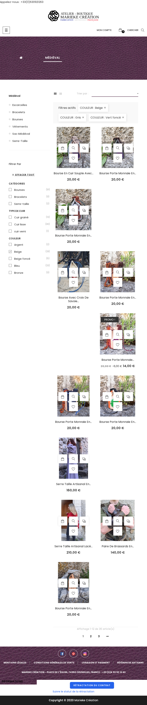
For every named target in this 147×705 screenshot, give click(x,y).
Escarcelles (19, 105)
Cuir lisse (30, 224)
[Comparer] (84, 148)
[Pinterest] (73, 654)
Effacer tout (23, 174)
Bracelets (18, 112)
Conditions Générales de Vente (54, 662)
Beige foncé (30, 259)
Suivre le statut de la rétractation (73, 691)
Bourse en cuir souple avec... (73, 173)
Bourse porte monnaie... (117, 360)
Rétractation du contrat (92, 685)
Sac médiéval (21, 134)
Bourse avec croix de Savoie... (73, 299)
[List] (60, 94)
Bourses (17, 119)
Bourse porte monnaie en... (117, 173)
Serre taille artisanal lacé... (73, 546)
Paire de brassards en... (118, 546)
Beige (30, 252)
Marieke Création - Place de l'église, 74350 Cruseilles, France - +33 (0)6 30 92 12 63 (73, 672)
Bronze (30, 273)
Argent (30, 245)
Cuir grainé (30, 217)
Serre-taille (20, 141)
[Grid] (55, 94)
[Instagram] (85, 654)
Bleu (30, 266)
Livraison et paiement (96, 662)
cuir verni (30, 231)
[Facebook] (62, 654)
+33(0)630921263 (32, 2)
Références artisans (130, 662)
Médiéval (14, 96)
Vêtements (20, 126)
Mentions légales (15, 662)
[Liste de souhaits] (73, 158)
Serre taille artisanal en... (73, 484)
